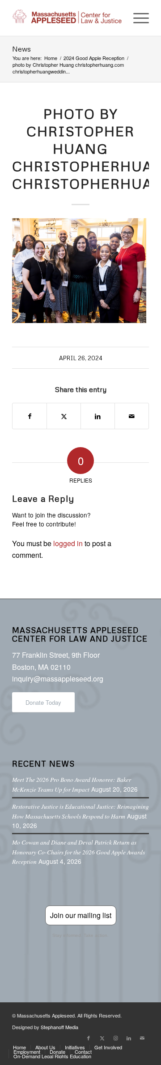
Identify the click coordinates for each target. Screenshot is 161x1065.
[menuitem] (136, 18)
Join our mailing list (80, 915)
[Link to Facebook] (88, 1037)
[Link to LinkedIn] (129, 1037)
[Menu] (136, 18)
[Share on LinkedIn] (97, 416)
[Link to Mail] (142, 1037)
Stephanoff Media (59, 1027)
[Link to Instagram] (115, 1037)
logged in (68, 543)
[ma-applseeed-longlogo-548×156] (67, 18)
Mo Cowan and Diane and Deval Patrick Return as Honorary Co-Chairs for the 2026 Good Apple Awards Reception (78, 852)
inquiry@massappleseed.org (57, 678)
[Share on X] (63, 416)
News (21, 48)
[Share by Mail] (131, 416)
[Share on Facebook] (30, 416)
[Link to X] (102, 1037)
